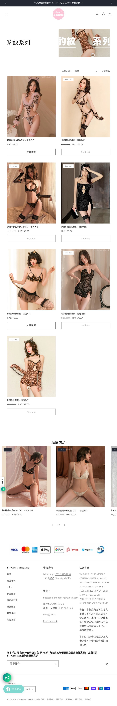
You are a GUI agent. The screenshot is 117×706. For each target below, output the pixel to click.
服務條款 (11, 613)
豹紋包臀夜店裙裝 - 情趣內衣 (74, 227)
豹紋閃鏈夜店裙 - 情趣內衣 (73, 314)
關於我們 (11, 581)
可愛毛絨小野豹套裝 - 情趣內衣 (21, 140)
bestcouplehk (50, 621)
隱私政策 (59, 699)
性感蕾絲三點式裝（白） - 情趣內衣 (72, 511)
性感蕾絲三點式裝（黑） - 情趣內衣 (17, 510)
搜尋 (9, 574)
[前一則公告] (5, 3)
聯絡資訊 (11, 619)
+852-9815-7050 (63, 574)
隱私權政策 (12, 600)
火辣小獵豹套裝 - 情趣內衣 (19, 314)
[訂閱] (55, 663)
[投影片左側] (52, 525)
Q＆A (9, 587)
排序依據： (67, 71)
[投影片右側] (65, 525)
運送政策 (11, 606)
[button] (6, 14)
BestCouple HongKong (21, 699)
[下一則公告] (111, 3)
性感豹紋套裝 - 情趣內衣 (18, 400)
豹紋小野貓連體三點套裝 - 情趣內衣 (22, 227)
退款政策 (11, 593)
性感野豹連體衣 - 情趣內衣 (73, 140)
